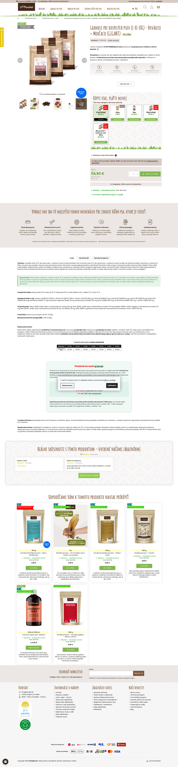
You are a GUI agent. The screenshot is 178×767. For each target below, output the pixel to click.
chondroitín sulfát (113, 267)
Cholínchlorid (119, 300)
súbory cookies (109, 380)
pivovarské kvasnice (55, 265)
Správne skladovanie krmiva (104, 697)
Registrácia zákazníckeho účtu (105, 702)
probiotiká (87, 269)
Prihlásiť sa (138, 673)
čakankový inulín (125, 267)
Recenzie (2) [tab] (84, 258)
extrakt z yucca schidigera (136, 269)
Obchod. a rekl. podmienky (65, 705)
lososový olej (43, 265)
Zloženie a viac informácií (103, 155)
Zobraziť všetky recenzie (89, 475)
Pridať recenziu (113, 40)
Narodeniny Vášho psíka (139, 702)
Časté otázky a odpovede (103, 695)
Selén (77, 309)
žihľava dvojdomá (86, 267)
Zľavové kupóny (136, 707)
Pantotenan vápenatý (56, 300)
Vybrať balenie (33, 648)
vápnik (85, 292)
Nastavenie (67, 385)
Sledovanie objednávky (64, 700)
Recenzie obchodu (100, 693)
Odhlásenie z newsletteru (103, 705)
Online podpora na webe (30, 694)
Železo (31, 307)
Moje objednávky (100, 707)
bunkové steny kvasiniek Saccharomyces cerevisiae (35, 269)
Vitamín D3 (59, 298)
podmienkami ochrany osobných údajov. (121, 678)
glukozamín (143, 83)
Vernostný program (138, 695)
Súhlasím (112, 385)
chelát (41, 307)
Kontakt (58, 692)
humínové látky (95, 85)
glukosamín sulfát (100, 267)
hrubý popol (60, 292)
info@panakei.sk (27, 692)
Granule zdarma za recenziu (141, 700)
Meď (22, 309)
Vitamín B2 (115, 298)
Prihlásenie (97, 709)
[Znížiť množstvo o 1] (130, 173)
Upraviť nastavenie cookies (66, 761)
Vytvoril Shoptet (155, 761)
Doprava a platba (62, 695)
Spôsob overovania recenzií (66, 707)
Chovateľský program (138, 697)
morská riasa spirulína (75, 269)
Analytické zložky (24, 292)
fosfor (94, 292)
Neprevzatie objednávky (64, 702)
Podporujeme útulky (138, 705)
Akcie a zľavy (135, 693)
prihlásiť (159, 1)
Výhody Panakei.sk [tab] (101, 258)
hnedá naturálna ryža (71, 263)
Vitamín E (78, 298)
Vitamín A (38, 298)
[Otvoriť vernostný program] (5, 762)
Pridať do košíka (152, 174)
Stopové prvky (22, 307)
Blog (132, 709)
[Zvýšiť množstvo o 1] (137, 173)
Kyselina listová (80, 300)
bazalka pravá (57, 267)
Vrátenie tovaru (61, 717)
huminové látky (136, 265)
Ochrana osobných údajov (65, 709)
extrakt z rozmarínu (119, 269)
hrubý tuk (48, 292)
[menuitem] (42, 8)
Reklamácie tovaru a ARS (65, 712)
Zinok (74, 307)
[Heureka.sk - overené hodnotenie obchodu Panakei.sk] (25, 709)
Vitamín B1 (96, 298)
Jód (63, 309)
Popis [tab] (72, 258)
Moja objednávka (62, 714)
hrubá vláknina (74, 292)
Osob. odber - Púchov (64, 697)
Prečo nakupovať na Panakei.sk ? (105, 700)
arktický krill (94, 265)
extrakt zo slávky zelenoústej (102, 269)
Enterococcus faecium (34, 315)
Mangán (117, 307)
